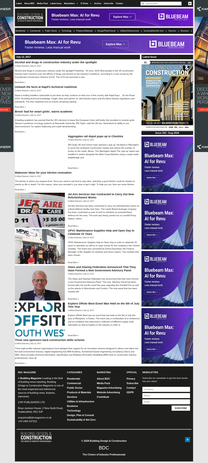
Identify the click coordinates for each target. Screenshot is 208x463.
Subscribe (108, 3)
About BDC (29, 3)
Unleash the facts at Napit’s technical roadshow (46, 86)
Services (172, 31)
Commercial (35, 31)
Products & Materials (79, 392)
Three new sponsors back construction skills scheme (50, 340)
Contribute (103, 397)
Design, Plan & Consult (80, 415)
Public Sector (51, 31)
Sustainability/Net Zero (154, 31)
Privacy (131, 378)
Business (185, 31)
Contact (119, 3)
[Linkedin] (190, 3)
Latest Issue (56, 3)
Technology (67, 31)
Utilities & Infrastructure (80, 401)
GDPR (130, 392)
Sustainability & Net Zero (81, 419)
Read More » (20, 82)
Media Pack (42, 3)
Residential (20, 31)
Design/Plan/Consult (106, 31)
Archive (97, 3)
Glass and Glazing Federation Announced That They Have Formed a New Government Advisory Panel (102, 269)
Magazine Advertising (109, 388)
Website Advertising (108, 392)
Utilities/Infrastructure (129, 31)
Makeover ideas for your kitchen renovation (43, 172)
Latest (19, 3)
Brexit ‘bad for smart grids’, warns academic (44, 111)
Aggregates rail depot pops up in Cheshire (95, 136)
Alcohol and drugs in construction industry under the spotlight (56, 62)
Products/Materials (84, 31)
